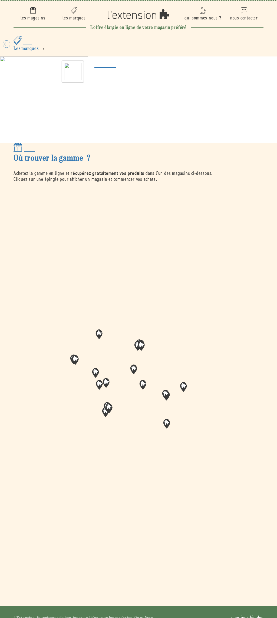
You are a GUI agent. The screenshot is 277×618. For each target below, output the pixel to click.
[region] (138, 386)
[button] (142, 385)
